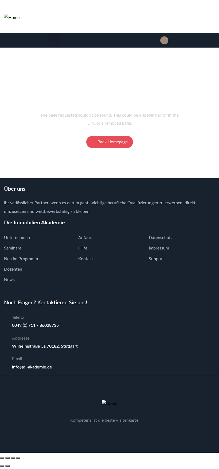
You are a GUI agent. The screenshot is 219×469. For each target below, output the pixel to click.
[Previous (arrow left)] (2, 466)
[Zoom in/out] (2, 458)
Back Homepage (112, 142)
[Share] (13, 458)
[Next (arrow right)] (7, 466)
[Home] (11, 18)
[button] (55, 40)
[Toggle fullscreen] (7, 458)
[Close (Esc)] (18, 458)
